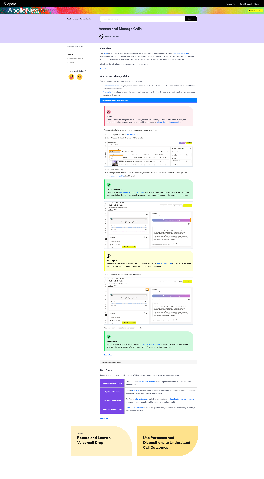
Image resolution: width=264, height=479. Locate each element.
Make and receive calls (135, 408)
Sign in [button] (256, 4)
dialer (106, 53)
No (80, 77)
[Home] (9, 4)
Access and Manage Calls (75, 58)
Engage (76, 19)
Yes (71, 77)
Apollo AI (135, 390)
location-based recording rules (132, 192)
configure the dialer (180, 53)
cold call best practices (147, 382)
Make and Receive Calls (112, 409)
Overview (70, 54)
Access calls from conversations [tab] (115, 100)
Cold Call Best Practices (151, 344)
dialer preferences (141, 399)
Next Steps (70, 62)
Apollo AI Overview (164, 264)
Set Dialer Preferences (112, 400)
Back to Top (104, 69)
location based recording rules (182, 399)
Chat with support (246, 4)
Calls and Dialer (85, 19)
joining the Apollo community (168, 122)
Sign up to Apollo (231, 4)
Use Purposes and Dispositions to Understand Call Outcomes (166, 442)
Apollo (69, 19)
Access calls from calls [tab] (112, 362)
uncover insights (117, 176)
